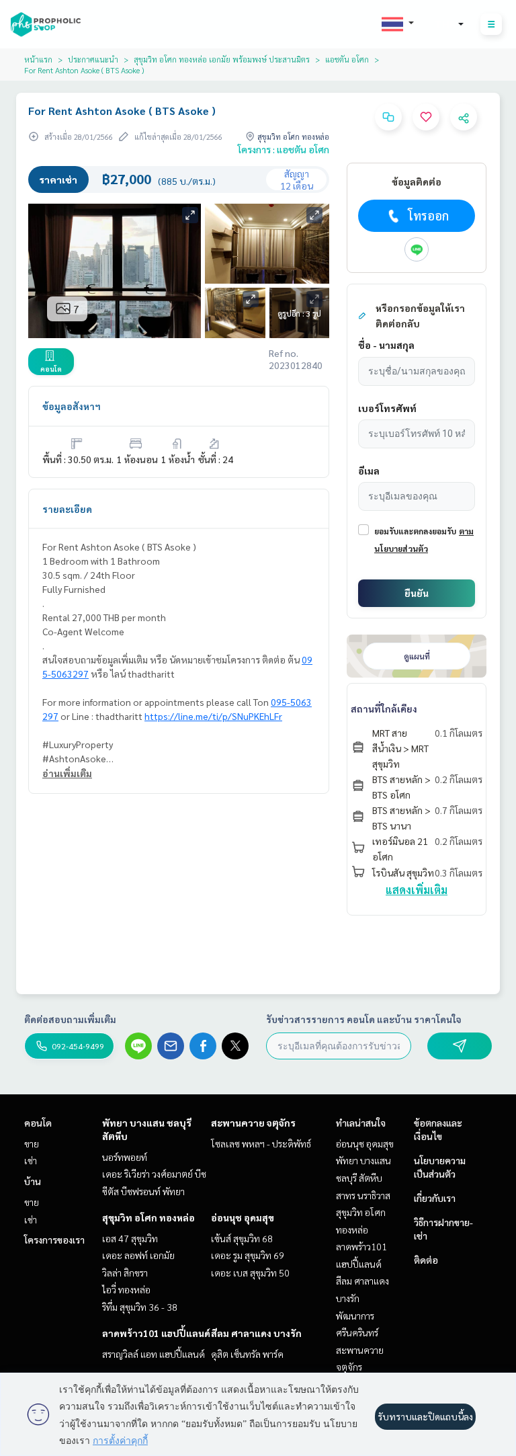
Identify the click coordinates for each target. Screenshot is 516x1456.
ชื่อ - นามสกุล (386, 345)
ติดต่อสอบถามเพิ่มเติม (70, 1019)
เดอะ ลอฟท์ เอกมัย (138, 1255)
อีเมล (369, 470)
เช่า (30, 1160)
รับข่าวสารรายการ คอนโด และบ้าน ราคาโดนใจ (364, 1019)
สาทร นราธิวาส (363, 1195)
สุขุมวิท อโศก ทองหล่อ (148, 1217)
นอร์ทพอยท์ (124, 1157)
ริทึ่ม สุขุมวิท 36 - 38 (139, 1307)
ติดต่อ (426, 1260)
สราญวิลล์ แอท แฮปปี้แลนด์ (153, 1354)
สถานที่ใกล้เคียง (384, 708)
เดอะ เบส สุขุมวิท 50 (250, 1272)
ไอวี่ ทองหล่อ (126, 1289)
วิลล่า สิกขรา (125, 1272)
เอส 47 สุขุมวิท (130, 1238)
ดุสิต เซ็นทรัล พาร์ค (247, 1354)
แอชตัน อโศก (347, 59)
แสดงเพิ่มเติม (416, 890)
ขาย (31, 1143)
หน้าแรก (38, 59)
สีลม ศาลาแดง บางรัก (256, 1333)
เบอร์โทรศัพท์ (387, 408)
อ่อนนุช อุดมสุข (242, 1217)
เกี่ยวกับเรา (435, 1198)
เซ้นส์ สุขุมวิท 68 (242, 1238)
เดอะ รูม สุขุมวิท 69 (247, 1255)
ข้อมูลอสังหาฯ (71, 406)
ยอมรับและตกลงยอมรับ (415, 531)
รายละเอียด (67, 509)
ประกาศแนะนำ (93, 59)
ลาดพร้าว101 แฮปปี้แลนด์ (156, 1333)
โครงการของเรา (54, 1239)
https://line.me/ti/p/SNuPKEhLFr (213, 716)
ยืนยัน (416, 593)
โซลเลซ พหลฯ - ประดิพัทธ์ (261, 1143)
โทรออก (428, 215)
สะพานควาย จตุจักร (253, 1123)
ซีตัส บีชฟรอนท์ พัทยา (143, 1191)
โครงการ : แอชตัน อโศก (283, 149)
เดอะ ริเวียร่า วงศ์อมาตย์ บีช (154, 1174)
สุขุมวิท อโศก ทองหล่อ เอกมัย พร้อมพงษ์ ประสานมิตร (222, 59)
